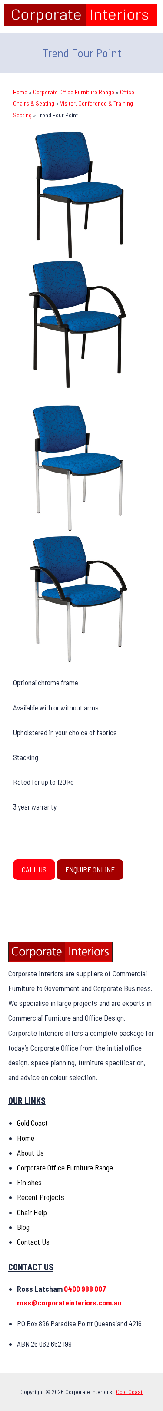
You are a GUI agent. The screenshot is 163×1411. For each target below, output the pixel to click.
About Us (30, 1152)
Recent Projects (40, 1197)
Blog (23, 1227)
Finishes (29, 1182)
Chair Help (32, 1212)
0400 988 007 (85, 1288)
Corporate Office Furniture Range (73, 92)
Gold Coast (32, 1122)
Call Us (34, 869)
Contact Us (33, 1241)
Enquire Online (90, 869)
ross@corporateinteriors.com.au (69, 1302)
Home (20, 92)
